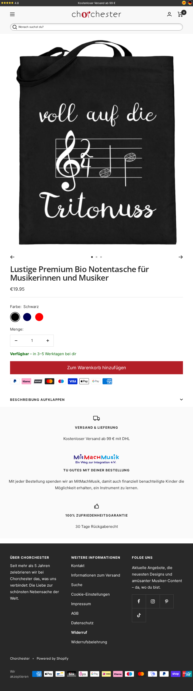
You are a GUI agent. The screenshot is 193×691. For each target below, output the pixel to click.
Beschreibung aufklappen (37, 400)
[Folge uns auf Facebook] (139, 601)
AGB (75, 613)
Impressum (81, 603)
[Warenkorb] (180, 14)
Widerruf (79, 632)
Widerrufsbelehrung (89, 642)
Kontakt (77, 565)
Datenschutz (82, 622)
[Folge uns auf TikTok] (139, 615)
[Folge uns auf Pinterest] (166, 601)
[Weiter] (181, 257)
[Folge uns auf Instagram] (153, 601)
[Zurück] (12, 257)
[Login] (169, 14)
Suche (76, 584)
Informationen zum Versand (95, 575)
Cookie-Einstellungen (90, 594)
